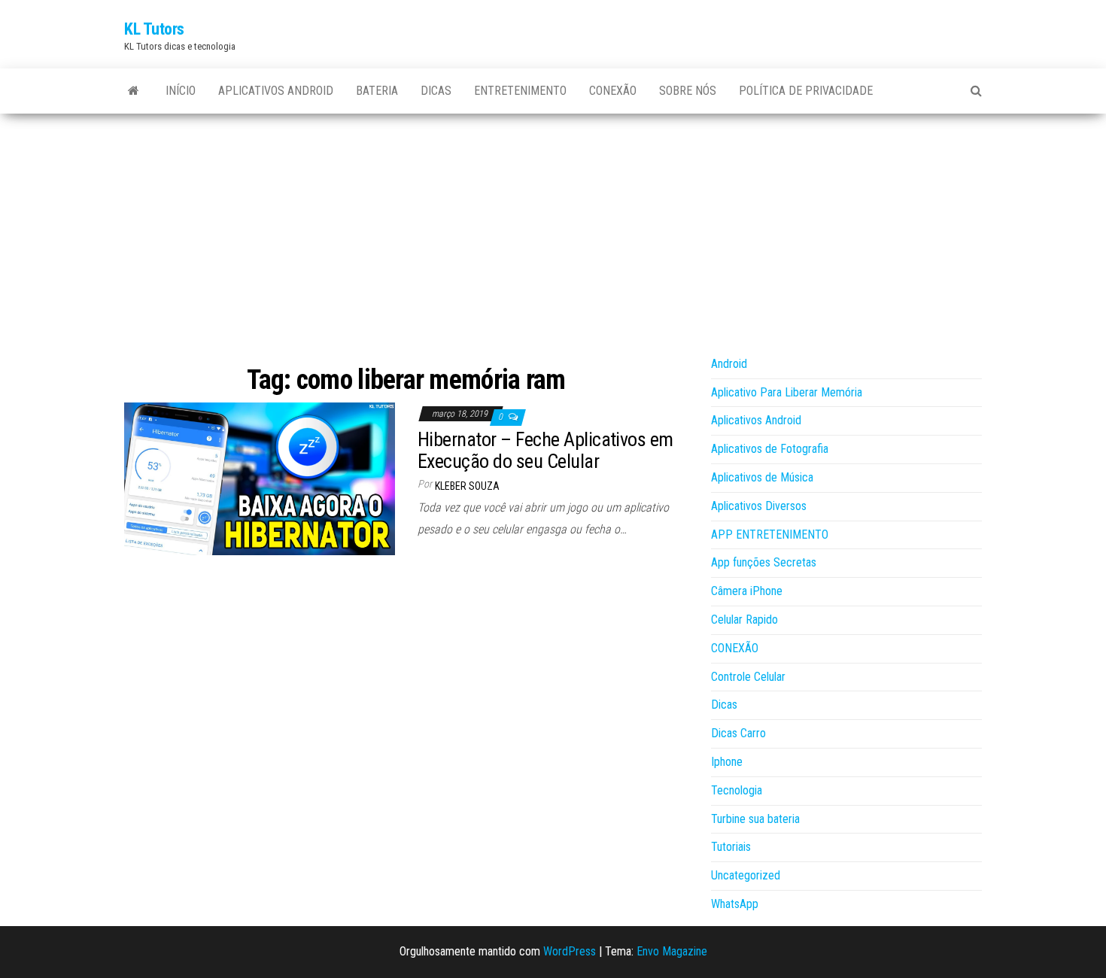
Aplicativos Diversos (759, 506)
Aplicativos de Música (762, 477)
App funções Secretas (763, 562)
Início (181, 91)
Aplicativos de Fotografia (769, 449)
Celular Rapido (744, 619)
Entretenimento (520, 91)
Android (729, 364)
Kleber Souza (467, 486)
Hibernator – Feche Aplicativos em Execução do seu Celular (545, 450)
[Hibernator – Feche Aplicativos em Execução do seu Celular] (259, 478)
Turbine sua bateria (755, 819)
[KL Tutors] (133, 91)
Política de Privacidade (806, 91)
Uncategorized (745, 875)
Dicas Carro (738, 733)
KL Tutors (154, 29)
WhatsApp (734, 904)
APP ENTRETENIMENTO (769, 534)
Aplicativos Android (275, 91)
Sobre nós (687, 91)
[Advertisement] (553, 226)
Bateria (377, 91)
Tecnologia (736, 790)
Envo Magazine (672, 951)
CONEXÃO (613, 91)
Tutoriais (731, 847)
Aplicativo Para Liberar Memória (786, 392)
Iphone (727, 762)
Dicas (436, 91)
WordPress (569, 951)
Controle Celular (748, 677)
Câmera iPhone (746, 591)
